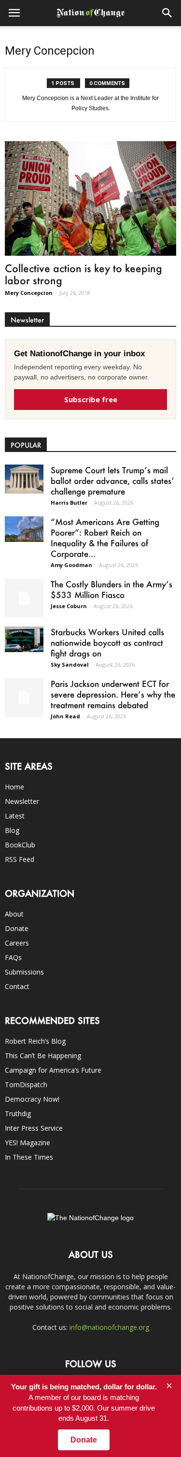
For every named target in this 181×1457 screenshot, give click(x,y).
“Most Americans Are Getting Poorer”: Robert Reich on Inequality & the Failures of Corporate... (105, 537)
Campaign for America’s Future (53, 1070)
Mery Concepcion (29, 292)
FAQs (13, 957)
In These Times (29, 1157)
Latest (15, 815)
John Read (65, 716)
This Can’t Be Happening (43, 1055)
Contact (17, 986)
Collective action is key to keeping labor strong (83, 274)
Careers (17, 942)
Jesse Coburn (69, 606)
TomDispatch (26, 1084)
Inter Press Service (34, 1128)
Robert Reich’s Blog (35, 1041)
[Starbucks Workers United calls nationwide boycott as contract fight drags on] (24, 639)
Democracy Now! (32, 1099)
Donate (16, 928)
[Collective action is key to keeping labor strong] (90, 198)
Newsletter (22, 801)
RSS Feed (19, 859)
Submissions (24, 971)
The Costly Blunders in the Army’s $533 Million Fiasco (111, 589)
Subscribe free (90, 399)
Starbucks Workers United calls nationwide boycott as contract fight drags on (107, 642)
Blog (12, 830)
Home (14, 786)
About (14, 913)
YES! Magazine (27, 1142)
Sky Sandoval (70, 664)
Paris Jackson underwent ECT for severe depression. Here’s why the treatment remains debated (113, 694)
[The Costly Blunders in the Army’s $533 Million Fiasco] (24, 598)
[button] (167, 13)
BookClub (20, 844)
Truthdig (18, 1113)
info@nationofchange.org (109, 1327)
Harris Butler (69, 502)
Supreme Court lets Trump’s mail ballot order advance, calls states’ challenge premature (112, 480)
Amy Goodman (71, 564)
